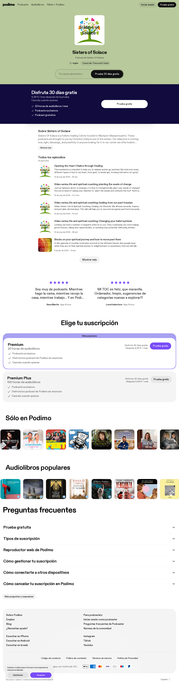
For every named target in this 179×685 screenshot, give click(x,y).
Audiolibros (37, 4)
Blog (8, 624)
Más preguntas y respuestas (19, 596)
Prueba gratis (167, 4)
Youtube (88, 645)
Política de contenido (76, 658)
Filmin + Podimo (55, 4)
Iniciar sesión (147, 4)
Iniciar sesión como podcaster (100, 619)
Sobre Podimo (14, 615)
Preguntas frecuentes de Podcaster (103, 624)
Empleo (10, 619)
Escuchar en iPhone (17, 636)
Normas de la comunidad (97, 628)
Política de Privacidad (127, 658)
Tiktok (87, 640)
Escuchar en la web (17, 645)
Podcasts (22, 4)
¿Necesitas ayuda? (17, 628)
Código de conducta (51, 658)
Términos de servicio (102, 658)
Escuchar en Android (18, 640)
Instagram (89, 636)
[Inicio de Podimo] (9, 5)
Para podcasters (92, 615)
